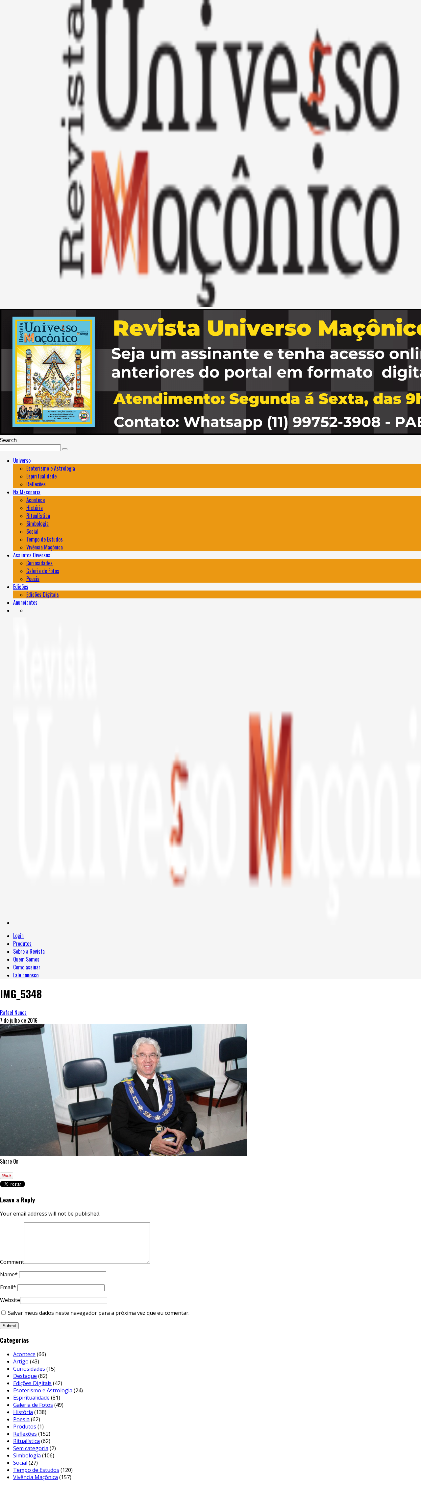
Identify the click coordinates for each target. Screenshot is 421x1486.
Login (18, 936)
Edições (20, 587)
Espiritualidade (41, 476)
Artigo (21, 1361)
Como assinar (26, 967)
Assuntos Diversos (31, 555)
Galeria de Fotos (42, 571)
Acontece (35, 500)
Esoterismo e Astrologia (50, 468)
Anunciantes (25, 602)
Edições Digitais (42, 594)
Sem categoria (30, 1448)
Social (32, 531)
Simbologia (37, 523)
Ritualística (38, 516)
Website (10, 1300)
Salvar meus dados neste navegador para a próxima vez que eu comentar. (98, 1312)
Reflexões (36, 484)
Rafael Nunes (13, 1012)
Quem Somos (26, 959)
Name (9, 1274)
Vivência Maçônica (44, 547)
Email (8, 1287)
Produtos (22, 943)
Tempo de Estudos (44, 539)
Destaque (25, 1376)
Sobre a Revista (29, 951)
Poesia (32, 579)
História (34, 508)
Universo (22, 460)
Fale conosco (25, 975)
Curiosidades (39, 563)
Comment (12, 1261)
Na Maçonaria (26, 492)
